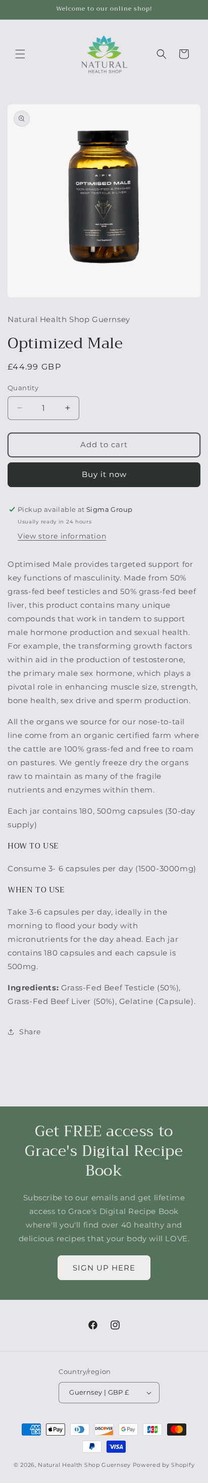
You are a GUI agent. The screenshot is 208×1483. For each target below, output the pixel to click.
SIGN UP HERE (104, 1268)
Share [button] (30, 1031)
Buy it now (104, 474)
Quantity (23, 388)
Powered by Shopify (164, 1464)
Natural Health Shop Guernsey (84, 1464)
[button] (20, 54)
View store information (62, 536)
